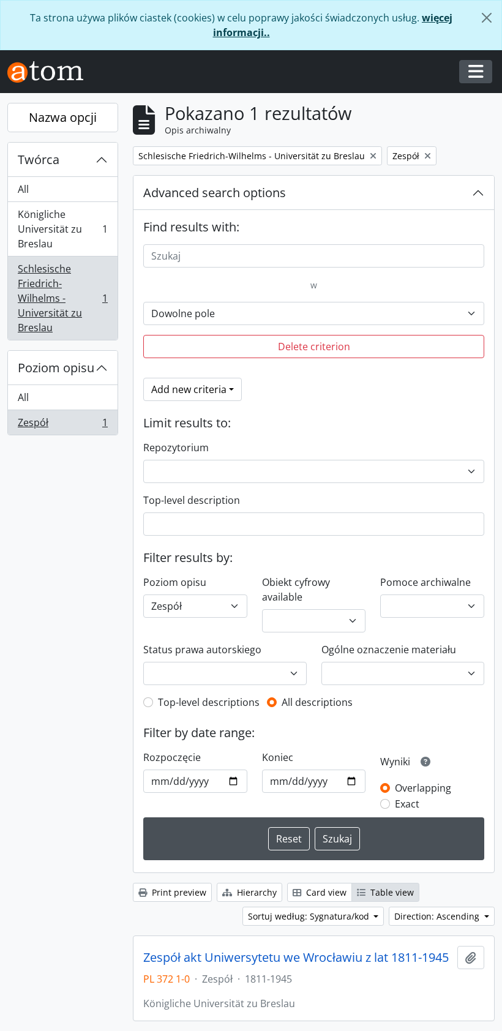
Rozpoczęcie (172, 757)
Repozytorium (176, 447)
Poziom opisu (56, 367)
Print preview (177, 892)
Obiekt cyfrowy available (296, 589)
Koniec (277, 757)
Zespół (62, 425)
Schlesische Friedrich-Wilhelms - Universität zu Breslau (62, 298)
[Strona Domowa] (50, 72)
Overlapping (423, 788)
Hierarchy (255, 892)
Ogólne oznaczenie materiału (388, 649)
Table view (391, 892)
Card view (325, 892)
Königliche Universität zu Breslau (62, 229)
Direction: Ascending (438, 916)
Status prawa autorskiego (202, 649)
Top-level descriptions (209, 702)
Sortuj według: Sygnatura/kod (310, 916)
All (23, 189)
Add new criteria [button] (189, 389)
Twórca (38, 159)
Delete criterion (314, 346)
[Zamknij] (486, 18)
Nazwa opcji (63, 117)
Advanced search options (214, 192)
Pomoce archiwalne (425, 582)
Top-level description (191, 500)
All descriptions (317, 702)
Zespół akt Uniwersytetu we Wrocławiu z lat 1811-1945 (296, 957)
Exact (407, 804)
